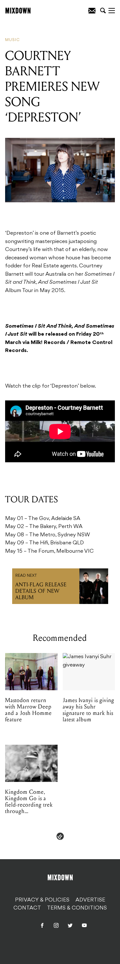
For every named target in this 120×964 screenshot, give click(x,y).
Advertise (90, 900)
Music (12, 40)
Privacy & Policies (42, 900)
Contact (27, 908)
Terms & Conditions (77, 908)
